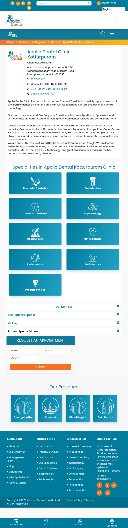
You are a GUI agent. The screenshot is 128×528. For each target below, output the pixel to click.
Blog (11, 466)
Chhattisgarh (77, 417)
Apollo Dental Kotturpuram (78, 42)
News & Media (17, 482)
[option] (23, 408)
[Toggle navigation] (119, 20)
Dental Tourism (47, 468)
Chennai (23, 42)
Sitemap (89, 500)
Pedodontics (75, 479)
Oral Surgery (75, 468)
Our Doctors (45, 457)
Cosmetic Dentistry (80, 446)
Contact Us (15, 472)
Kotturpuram (39, 42)
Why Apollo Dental (19, 477)
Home (10, 42)
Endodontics (75, 452)
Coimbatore (105, 417)
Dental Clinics (46, 446)
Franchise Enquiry (48, 452)
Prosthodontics (77, 490)
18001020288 (103, 479)
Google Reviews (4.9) (43, 93)
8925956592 (37, 79)
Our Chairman (17, 452)
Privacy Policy (74, 500)
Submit (40, 367)
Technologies (46, 479)
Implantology (76, 463)
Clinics (55, 42)
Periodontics (75, 484)
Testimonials (46, 473)
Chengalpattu (23, 417)
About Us (13, 446)
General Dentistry (78, 457)
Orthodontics (76, 473)
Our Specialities (47, 463)
